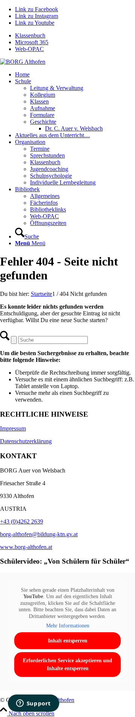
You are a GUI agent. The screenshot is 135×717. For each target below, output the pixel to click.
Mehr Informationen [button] (67, 625)
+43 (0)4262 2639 (21, 521)
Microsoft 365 (31, 42)
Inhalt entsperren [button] (67, 641)
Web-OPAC (29, 49)
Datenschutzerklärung (26, 441)
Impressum (13, 428)
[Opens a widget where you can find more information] (33, 703)
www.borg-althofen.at (26, 547)
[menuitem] (75, 35)
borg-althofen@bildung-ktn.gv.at (39, 534)
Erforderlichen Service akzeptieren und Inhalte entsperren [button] (67, 664)
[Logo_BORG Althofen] (22, 61)
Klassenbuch (30, 35)
